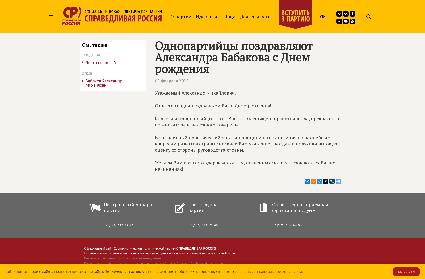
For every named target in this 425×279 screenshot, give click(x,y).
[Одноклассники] (313, 181)
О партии (180, 16)
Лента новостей (100, 62)
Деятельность (255, 16)
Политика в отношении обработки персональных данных (122, 258)
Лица (230, 16)
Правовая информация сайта (279, 271)
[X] (325, 181)
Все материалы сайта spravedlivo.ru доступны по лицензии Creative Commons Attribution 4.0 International (155, 263)
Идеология (208, 16)
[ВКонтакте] (307, 181)
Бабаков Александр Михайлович (103, 83)
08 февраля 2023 (172, 81)
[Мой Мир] (319, 181)
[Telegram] (338, 181)
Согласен (406, 271)
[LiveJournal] (332, 181)
